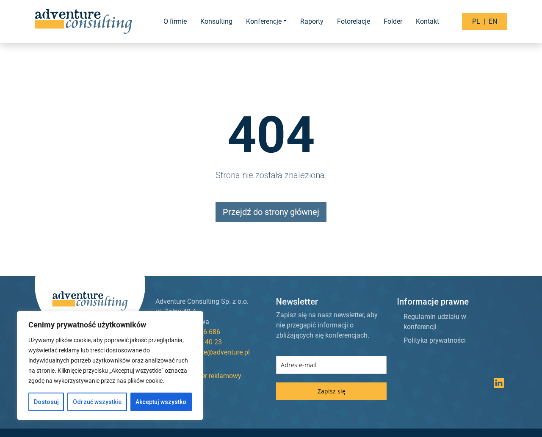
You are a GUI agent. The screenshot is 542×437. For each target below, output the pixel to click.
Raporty (312, 21)
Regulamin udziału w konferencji (435, 322)
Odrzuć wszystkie (97, 402)
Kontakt (427, 21)
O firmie (175, 21)
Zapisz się (332, 391)
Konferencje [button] (264, 21)
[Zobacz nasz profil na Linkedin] (498, 385)
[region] (110, 365)
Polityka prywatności (435, 340)
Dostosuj (46, 402)
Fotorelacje (353, 21)
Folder (393, 21)
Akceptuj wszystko (161, 402)
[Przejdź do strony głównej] (84, 21)
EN (493, 21)
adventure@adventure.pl (213, 352)
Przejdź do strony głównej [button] (271, 212)
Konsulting (216, 21)
